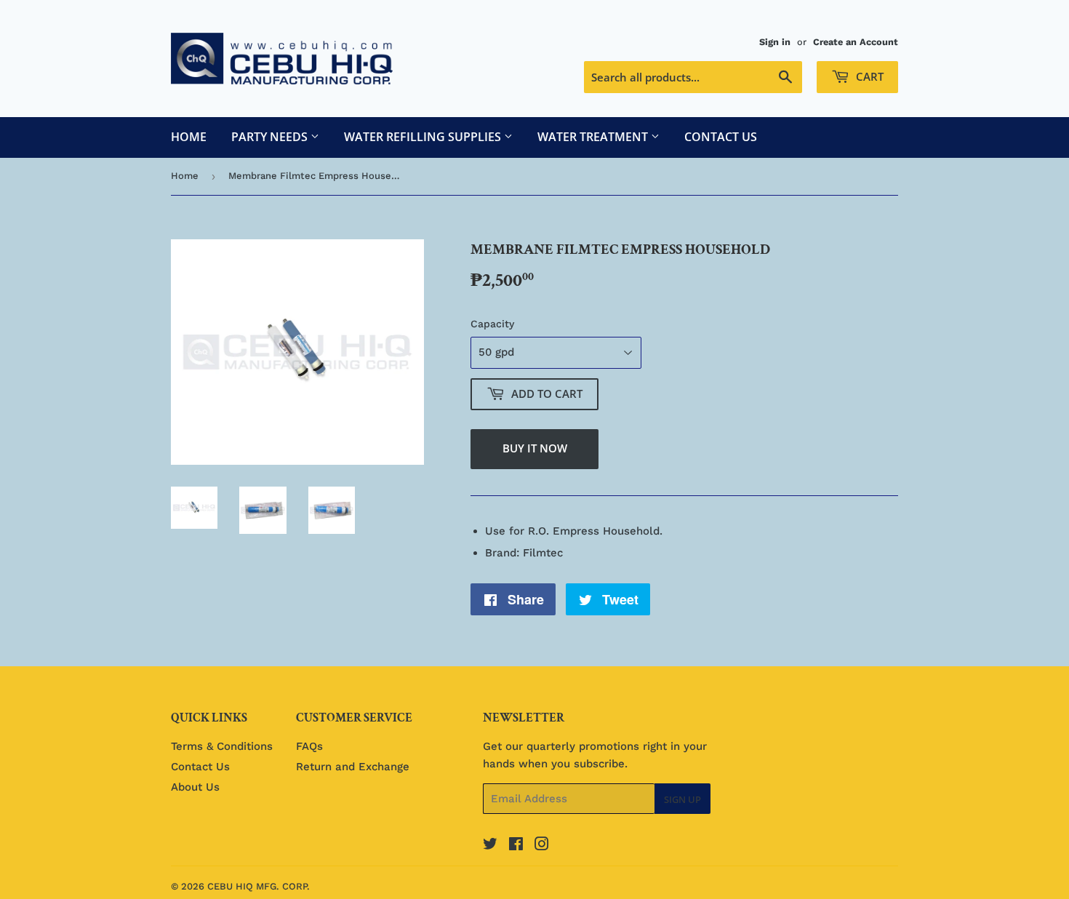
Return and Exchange (352, 766)
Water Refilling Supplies (424, 137)
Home (189, 137)
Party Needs (271, 137)
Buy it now (535, 448)
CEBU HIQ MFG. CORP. (258, 886)
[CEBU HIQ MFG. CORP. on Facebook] (516, 845)
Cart (868, 76)
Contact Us (720, 137)
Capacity (492, 323)
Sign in (774, 41)
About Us (195, 787)
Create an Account (855, 41)
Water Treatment (594, 137)
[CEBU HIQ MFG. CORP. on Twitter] (490, 845)
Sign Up (682, 799)
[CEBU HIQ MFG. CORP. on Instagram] (541, 845)
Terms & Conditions (222, 746)
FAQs (309, 746)
